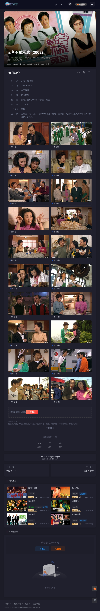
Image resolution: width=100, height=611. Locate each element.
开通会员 (82, 4)
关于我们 (36, 603)
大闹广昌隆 (32, 487)
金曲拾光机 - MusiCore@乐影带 (29, 607)
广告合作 (27, 603)
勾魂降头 (75, 501)
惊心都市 (31, 501)
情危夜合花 (76, 514)
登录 (33, 412)
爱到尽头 (75, 487)
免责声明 (17, 603)
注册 (59, 548)
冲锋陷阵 (31, 514)
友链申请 (8, 603)
